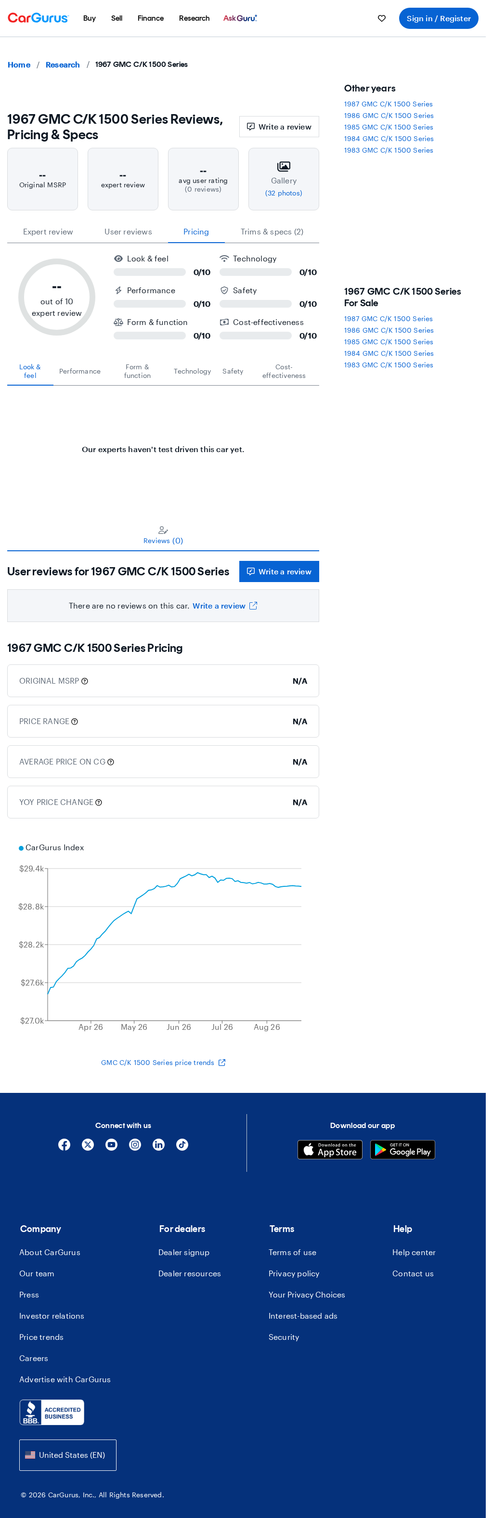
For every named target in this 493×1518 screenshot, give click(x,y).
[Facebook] (64, 1148)
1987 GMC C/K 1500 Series (388, 104)
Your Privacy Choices (307, 1294)
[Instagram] (135, 1148)
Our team (37, 1273)
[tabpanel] (163, 444)
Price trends (41, 1336)
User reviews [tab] (128, 231)
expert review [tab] (48, 231)
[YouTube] (111, 1148)
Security (284, 1336)
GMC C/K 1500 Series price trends (157, 1062)
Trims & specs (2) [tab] (272, 231)
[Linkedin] (159, 1148)
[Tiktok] (182, 1148)
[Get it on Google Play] (402, 1151)
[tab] (30, 371)
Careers (33, 1357)
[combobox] (68, 1455)
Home (19, 64)
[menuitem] (90, 18)
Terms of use (292, 1252)
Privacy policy (294, 1273)
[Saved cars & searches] (381, 18)
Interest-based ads (303, 1315)
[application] (163, 938)
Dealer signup (184, 1252)
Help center (414, 1252)
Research (63, 64)
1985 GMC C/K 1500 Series (389, 127)
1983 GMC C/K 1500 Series (389, 150)
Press (29, 1294)
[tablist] (163, 231)
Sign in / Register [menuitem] (439, 18)
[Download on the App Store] (330, 1151)
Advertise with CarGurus (65, 1379)
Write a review (285, 126)
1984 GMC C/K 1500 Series (389, 138)
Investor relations (52, 1315)
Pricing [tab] (196, 231)
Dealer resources (189, 1273)
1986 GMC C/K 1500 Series (389, 115)
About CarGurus (49, 1252)
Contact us (413, 1273)
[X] (88, 1148)
